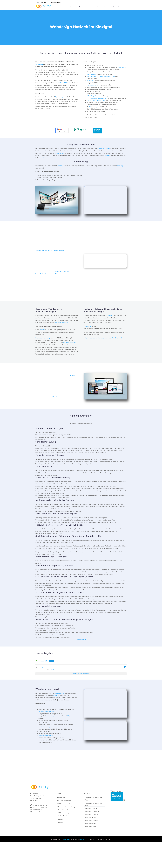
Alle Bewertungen (81, 639)
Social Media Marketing (104, 76)
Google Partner (59, 153)
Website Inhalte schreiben (66, 804)
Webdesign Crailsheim (92, 811)
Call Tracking (93, 107)
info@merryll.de (37, 809)
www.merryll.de (37, 812)
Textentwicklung (91, 76)
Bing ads (70, 716)
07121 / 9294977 (42, 805)
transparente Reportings (45, 735)
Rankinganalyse (91, 74)
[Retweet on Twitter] (45, 669)
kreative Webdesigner (45, 727)
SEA (88, 100)
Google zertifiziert (56, 716)
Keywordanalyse (92, 85)
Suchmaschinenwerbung (97, 100)
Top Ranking (59, 97)
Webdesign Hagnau (91, 823)
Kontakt (120, 6)
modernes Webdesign (64, 83)
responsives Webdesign (61, 322)
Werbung (60, 166)
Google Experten (59, 693)
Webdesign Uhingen (91, 826)
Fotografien (90, 80)
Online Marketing (63, 816)
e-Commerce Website (64, 800)
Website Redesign (63, 813)
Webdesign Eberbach (91, 817)
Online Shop (90, 96)
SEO (88, 98)
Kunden (45, 158)
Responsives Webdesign (42, 338)
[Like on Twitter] (48, 669)
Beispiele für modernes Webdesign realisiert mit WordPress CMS (103, 338)
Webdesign (73, 6)
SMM (113, 76)
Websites (72, 375)
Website (54, 396)
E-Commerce (99, 96)
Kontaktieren (87, 326)
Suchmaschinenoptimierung (98, 98)
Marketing (107, 155)
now (46, 667)
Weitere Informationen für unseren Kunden (49, 250)
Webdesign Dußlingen (91, 814)
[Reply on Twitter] (41, 669)
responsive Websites (69, 342)
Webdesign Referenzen (102, 6)
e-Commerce (81, 6)
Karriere (113, 6)
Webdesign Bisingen (91, 808)
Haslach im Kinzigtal (103, 148)
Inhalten (42, 329)
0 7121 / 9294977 (42, 2)
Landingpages (91, 6)
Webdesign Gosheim (91, 820)
